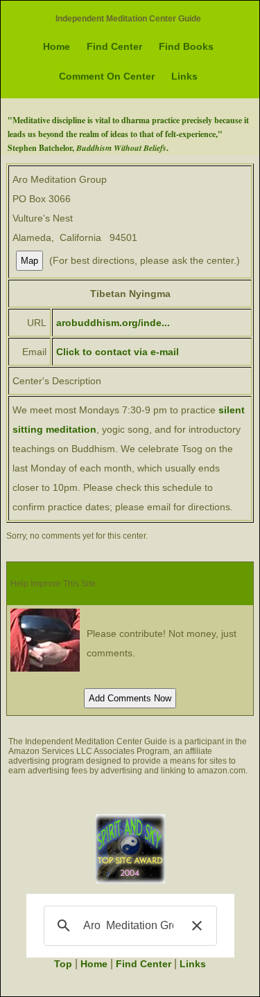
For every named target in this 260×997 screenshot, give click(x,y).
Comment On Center (107, 76)
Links (184, 76)
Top (63, 963)
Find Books (186, 46)
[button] (197, 925)
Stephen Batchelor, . (88, 148)
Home (56, 46)
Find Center (114, 46)
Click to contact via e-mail (117, 351)
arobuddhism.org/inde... (113, 322)
